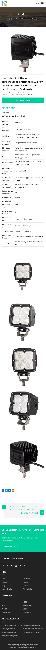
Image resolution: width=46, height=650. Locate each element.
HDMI (25, 602)
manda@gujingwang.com (27, 647)
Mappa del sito (7, 589)
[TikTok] (24, 565)
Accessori (26, 19)
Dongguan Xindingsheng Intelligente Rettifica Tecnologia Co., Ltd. (10, 636)
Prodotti (19, 19)
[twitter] (11, 565)
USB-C (4, 605)
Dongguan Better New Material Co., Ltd (31, 632)
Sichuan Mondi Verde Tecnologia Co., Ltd (9, 632)
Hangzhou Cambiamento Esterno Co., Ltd (31, 625)
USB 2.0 (4, 609)
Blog (3, 585)
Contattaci (8, 546)
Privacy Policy (27, 589)
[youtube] (16, 565)
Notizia (25, 582)
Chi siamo (26, 579)
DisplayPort (27, 612)
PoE (3, 602)
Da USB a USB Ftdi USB (29, 513)
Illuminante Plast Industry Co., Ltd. (33, 629)
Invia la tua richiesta (23, 100)
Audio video (6, 612)
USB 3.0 (25, 609)
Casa (12, 19)
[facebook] (3, 565)
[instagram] (20, 565)
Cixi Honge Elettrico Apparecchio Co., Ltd (9, 629)
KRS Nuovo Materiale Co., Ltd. (12, 625)
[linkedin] (7, 565)
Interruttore (27, 605)
